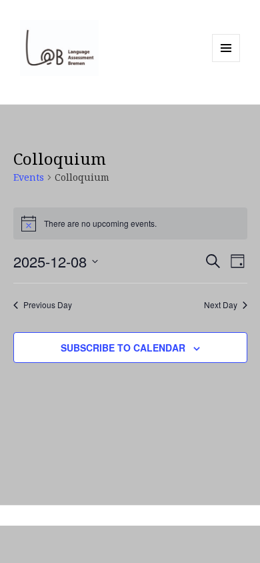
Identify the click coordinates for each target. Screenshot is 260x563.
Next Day (220, 305)
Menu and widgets (226, 61)
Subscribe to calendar (123, 347)
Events (28, 177)
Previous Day (47, 305)
